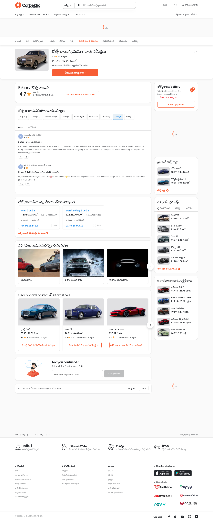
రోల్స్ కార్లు (161, 190)
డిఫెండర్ (174, 236)
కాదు (144, 388)
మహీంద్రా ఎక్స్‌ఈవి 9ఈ (180, 319)
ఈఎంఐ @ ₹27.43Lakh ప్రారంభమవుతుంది (70, 65)
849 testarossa (116, 329)
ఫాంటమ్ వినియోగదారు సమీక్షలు (83, 345)
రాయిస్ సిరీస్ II (28, 210)
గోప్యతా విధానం (20, 484)
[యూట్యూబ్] (182, 517)
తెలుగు (165, 5)
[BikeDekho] (163, 487)
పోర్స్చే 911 (175, 247)
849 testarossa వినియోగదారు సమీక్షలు (128, 345)
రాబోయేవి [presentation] (189, 208)
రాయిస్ (18, 41)
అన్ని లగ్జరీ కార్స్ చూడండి (167, 268)
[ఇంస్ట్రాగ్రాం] (189, 517)
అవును (131, 388)
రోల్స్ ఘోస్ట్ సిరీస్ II (178, 179)
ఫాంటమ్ (68, 329)
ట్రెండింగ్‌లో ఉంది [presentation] (163, 208)
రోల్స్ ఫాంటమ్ (176, 168)
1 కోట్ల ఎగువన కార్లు (73, 279)
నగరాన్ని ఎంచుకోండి (187, 14)
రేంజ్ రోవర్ (175, 215)
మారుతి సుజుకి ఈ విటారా (181, 297)
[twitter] (175, 517)
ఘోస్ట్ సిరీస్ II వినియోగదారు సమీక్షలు (38, 345)
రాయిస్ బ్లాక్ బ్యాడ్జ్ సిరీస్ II (77, 210)
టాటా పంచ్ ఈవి (177, 308)
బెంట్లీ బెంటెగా (176, 225)
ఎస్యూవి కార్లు (26, 279)
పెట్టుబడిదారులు (20, 492)
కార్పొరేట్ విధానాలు (21, 488)
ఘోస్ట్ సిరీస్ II (26, 329)
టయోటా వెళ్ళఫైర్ (178, 257)
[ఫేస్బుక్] (169, 517)
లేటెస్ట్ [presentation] (177, 208)
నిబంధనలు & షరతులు (23, 479)
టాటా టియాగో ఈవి (178, 329)
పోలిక (55, 225)
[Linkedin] (196, 517)
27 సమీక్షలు (62, 56)
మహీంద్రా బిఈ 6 (177, 287)
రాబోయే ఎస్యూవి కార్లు (118, 279)
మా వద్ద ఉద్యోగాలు (21, 475)
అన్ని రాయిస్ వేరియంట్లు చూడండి (31, 233)
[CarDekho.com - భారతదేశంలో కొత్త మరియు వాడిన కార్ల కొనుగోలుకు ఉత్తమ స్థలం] (27, 5)
